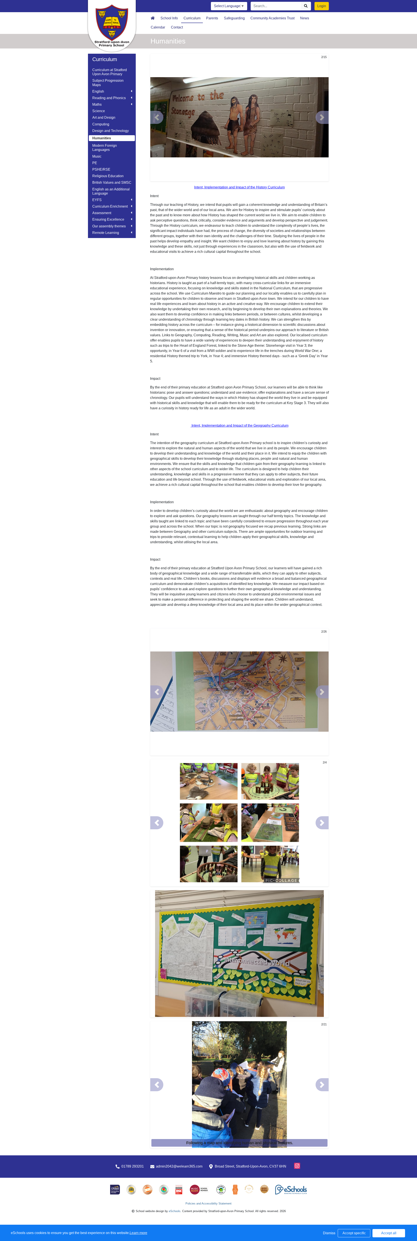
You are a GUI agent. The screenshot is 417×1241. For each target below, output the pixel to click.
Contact (177, 27)
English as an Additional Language (111, 191)
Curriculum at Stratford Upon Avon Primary (109, 72)
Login (321, 6)
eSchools (174, 1211)
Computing (100, 124)
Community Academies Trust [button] (272, 18)
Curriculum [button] (192, 18)
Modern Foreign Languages (104, 148)
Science (98, 111)
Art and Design (103, 117)
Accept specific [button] (354, 1233)
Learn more (138, 1233)
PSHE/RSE (101, 169)
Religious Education (108, 176)
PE (94, 163)
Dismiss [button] (329, 1233)
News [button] (304, 18)
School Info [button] (169, 18)
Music (96, 156)
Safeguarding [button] (234, 18)
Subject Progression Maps (108, 83)
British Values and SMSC (111, 182)
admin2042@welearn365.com (179, 1166)
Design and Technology (110, 131)
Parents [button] (212, 18)
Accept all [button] (388, 1233)
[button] (156, 117)
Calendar (158, 27)
